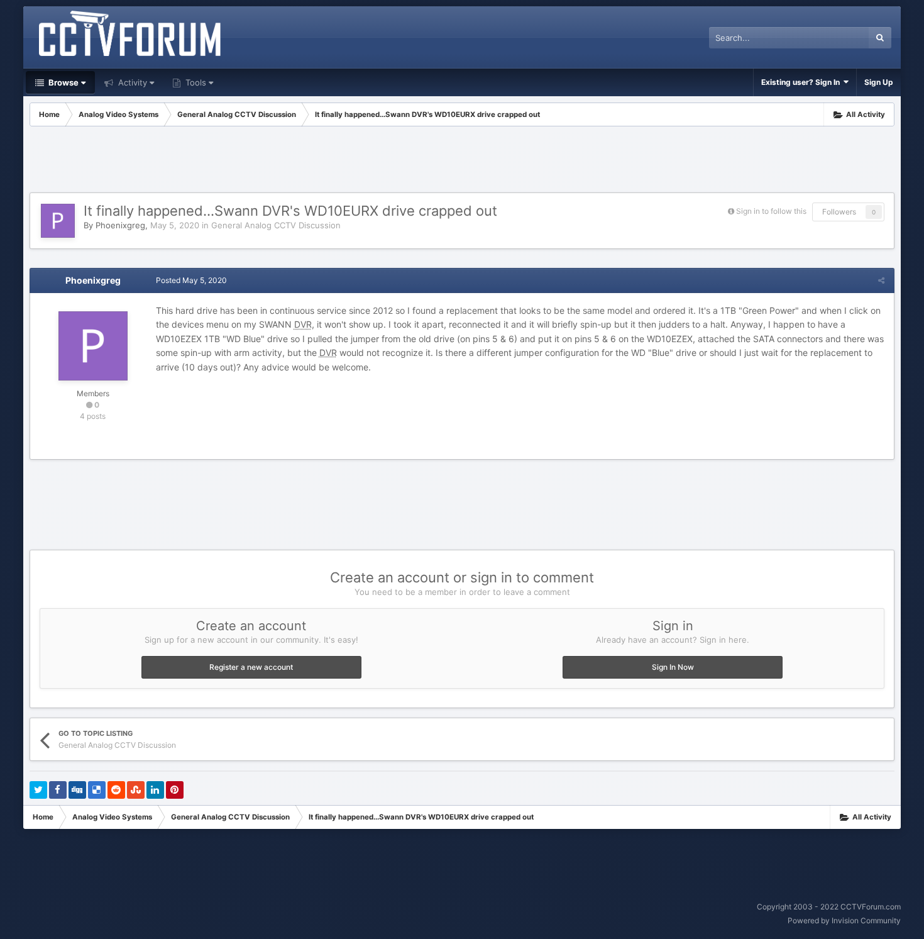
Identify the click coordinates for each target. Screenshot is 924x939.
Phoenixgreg (120, 225)
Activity (131, 82)
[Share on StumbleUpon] (136, 790)
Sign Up (878, 82)
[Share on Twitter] (38, 790)
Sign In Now (673, 667)
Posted (191, 280)
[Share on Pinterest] (175, 790)
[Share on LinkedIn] (155, 790)
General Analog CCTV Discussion (276, 225)
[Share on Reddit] (116, 790)
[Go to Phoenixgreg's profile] (58, 221)
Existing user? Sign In (802, 82)
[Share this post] (881, 280)
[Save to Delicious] (97, 790)
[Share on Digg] (77, 790)
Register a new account (251, 667)
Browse (63, 82)
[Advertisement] (462, 161)
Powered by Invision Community (844, 920)
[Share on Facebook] (58, 790)
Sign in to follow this (771, 211)
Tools (194, 82)
